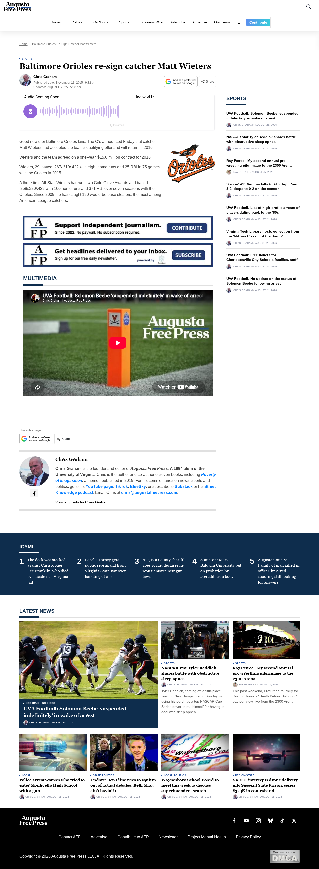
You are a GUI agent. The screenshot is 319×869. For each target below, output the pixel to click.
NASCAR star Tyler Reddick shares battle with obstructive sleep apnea (190, 673)
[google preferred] (181, 81)
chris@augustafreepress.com (149, 492)
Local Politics (175, 775)
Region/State (245, 775)
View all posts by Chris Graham (81, 502)
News (56, 22)
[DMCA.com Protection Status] (285, 856)
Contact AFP (69, 837)
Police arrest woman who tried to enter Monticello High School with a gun (52, 785)
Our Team (222, 22)
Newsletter (168, 837)
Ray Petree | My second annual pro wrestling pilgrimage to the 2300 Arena (263, 673)
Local (26, 775)
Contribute (258, 22)
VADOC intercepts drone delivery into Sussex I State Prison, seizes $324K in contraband (265, 785)
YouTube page (99, 486)
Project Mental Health (207, 837)
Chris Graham (71, 459)
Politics (77, 22)
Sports (124, 22)
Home (23, 44)
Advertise (199, 22)
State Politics (104, 775)
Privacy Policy (248, 837)
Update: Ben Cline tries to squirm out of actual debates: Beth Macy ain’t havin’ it (123, 785)
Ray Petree (241, 172)
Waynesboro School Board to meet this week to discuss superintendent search (190, 785)
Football (33, 703)
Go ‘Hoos (100, 22)
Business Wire (151, 22)
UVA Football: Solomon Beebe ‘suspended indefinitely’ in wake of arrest (74, 712)
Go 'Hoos (48, 703)
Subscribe (177, 22)
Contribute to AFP (133, 837)
